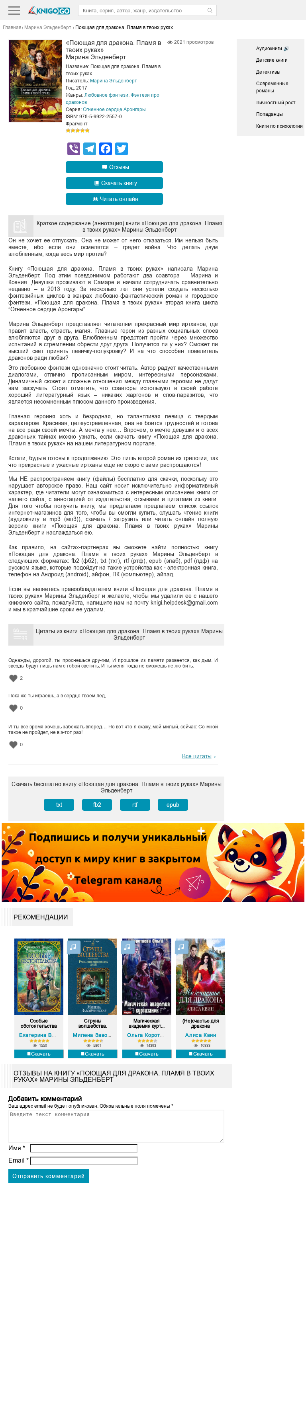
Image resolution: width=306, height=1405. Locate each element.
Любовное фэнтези (106, 95)
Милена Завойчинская (102, 1035)
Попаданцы (269, 114)
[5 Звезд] (87, 130)
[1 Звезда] (68, 130)
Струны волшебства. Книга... (92, 1024)
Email (18, 1160)
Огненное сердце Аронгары (114, 109)
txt (59, 805)
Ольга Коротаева (149, 1035)
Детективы (268, 72)
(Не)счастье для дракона (200, 1024)
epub (173, 805)
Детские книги (272, 60)
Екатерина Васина (43, 1035)
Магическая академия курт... (147, 1024)
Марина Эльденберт (113, 81)
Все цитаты (197, 756)
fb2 (97, 805)
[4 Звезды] (82, 130)
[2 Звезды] (73, 130)
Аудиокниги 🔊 (272, 48)
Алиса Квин (200, 1035)
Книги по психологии (279, 126)
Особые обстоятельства (39, 1024)
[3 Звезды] (77, 130)
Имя (16, 1148)
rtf (134, 805)
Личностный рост (276, 102)
